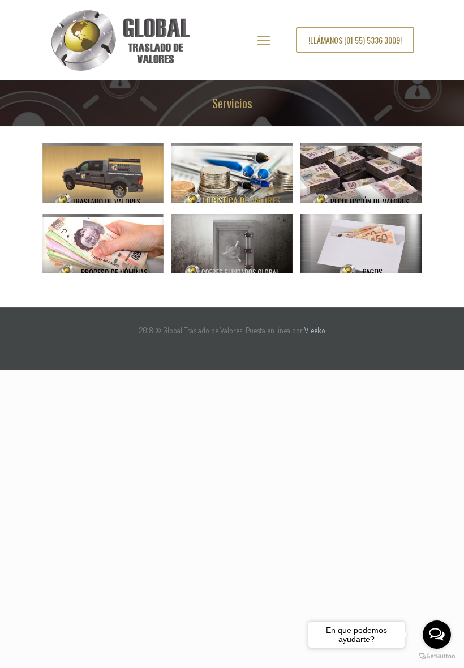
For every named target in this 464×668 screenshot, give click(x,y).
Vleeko (314, 330)
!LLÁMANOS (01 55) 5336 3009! (355, 40)
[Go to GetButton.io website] (437, 656)
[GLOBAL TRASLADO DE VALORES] (120, 39)
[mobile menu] (263, 39)
